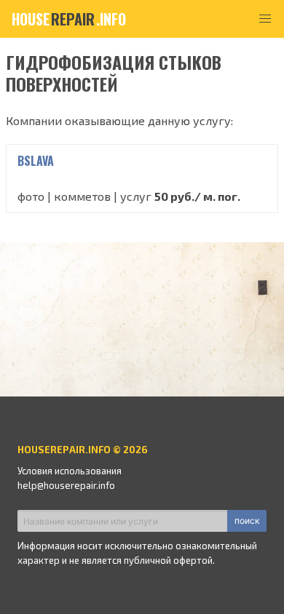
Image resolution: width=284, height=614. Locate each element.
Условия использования (69, 471)
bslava (35, 161)
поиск (246, 520)
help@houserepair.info (66, 485)
